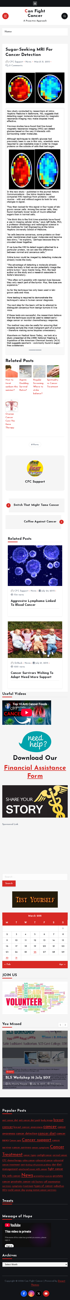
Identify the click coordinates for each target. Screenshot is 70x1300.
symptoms (17, 1186)
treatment (28, 1186)
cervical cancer (60, 1155)
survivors (6, 1186)
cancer (50, 1126)
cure (23, 1165)
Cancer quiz (15, 1140)
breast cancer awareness (28, 1127)
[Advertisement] (26, 846)
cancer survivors (21, 1147)
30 (7, 958)
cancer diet (47, 1133)
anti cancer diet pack (29, 1120)
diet (54, 1165)
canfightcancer (44, 1155)
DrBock (18, 663)
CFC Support (16, 62)
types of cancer (43, 1186)
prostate (48, 1176)
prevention (39, 1176)
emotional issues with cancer (33, 1169)
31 (16, 958)
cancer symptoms (40, 1148)
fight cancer (55, 1169)
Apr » (62, 964)
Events (10, 1067)
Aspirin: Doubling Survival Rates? (23, 385)
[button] (60, 1024)
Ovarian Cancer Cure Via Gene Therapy (10, 421)
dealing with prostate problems (38, 1165)
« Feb (7, 964)
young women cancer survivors (41, 1190)
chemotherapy (14, 1160)
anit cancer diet (10, 1120)
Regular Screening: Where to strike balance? (38, 387)
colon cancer (28, 1160)
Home (8, 32)
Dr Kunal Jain (19, 1084)
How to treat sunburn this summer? (12, 385)
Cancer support (36, 1140)
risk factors (37, 1182)
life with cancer (11, 1176)
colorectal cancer (44, 1160)
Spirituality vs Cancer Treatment (52, 383)
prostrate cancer (21, 1181)
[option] (35, 1060)
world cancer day (16, 1190)
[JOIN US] (35, 998)
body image (47, 1120)
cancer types (29, 1155)
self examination (52, 1182)
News (28, 62)
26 (35, 952)
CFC (4, 1160)
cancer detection (26, 1133)
